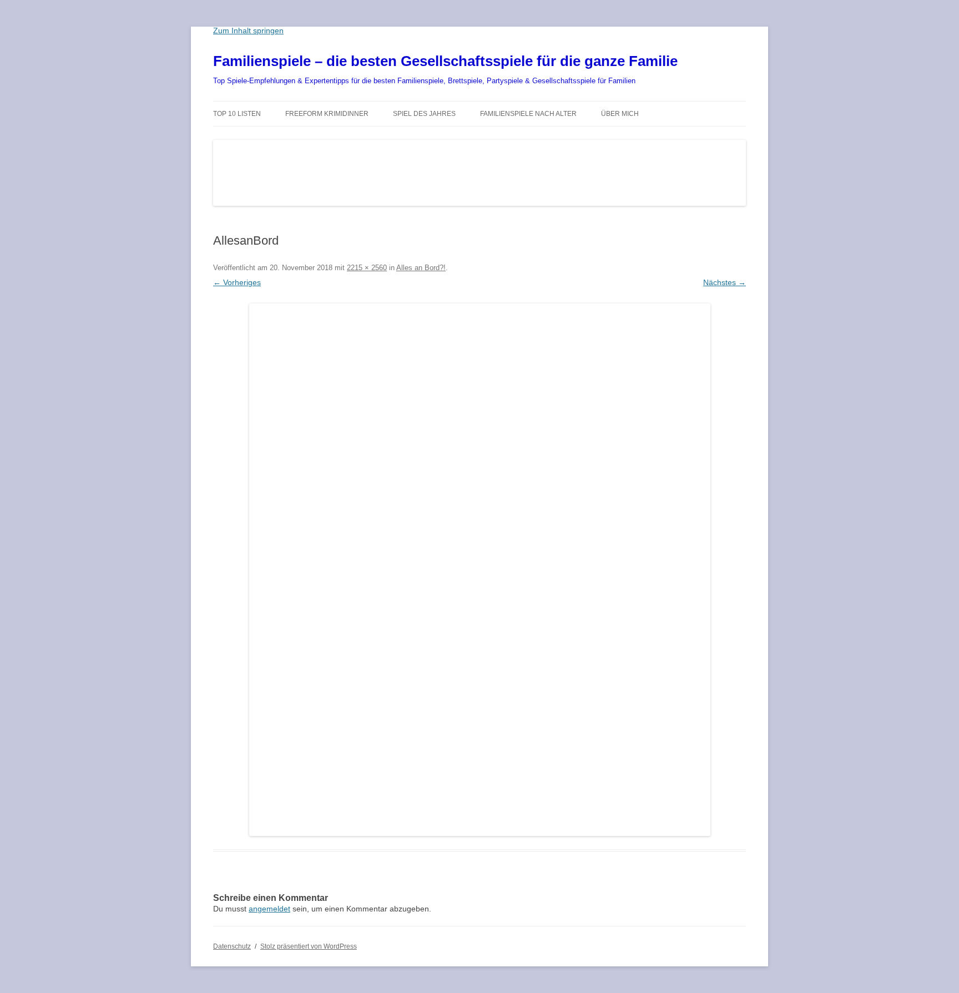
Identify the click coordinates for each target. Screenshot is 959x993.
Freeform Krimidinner (327, 114)
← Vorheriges (237, 282)
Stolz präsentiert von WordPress (308, 946)
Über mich (620, 114)
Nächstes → (724, 282)
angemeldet (269, 908)
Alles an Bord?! (421, 268)
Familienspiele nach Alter (528, 114)
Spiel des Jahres (424, 114)
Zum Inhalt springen (248, 30)
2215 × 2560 (367, 268)
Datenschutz (232, 946)
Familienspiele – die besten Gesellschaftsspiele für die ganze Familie (445, 61)
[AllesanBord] (479, 569)
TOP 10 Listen (237, 114)
